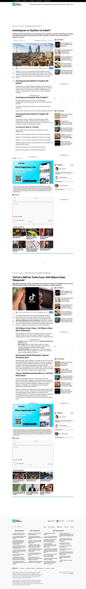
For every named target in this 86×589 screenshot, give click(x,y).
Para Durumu (15, 26)
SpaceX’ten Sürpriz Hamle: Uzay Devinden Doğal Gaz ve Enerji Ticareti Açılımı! (35, 550)
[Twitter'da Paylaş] (13, 73)
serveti (52, 568)
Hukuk (21, 273)
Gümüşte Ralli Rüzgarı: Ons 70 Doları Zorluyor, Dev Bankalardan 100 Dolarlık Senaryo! (19, 547)
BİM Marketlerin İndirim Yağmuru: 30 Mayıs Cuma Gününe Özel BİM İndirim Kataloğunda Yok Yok (66, 535)
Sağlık (50, 4)
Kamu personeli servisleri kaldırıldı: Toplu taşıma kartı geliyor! (65, 557)
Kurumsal (66, 526)
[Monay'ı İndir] (32, 172)
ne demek (48, 568)
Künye (44, 526)
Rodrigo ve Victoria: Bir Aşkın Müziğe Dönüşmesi (63, 173)
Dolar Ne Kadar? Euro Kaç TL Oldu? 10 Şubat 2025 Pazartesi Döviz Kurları (65, 539)
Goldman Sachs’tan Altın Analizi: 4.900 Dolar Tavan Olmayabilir (35, 562)
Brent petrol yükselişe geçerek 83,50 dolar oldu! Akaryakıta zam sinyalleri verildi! (66, 553)
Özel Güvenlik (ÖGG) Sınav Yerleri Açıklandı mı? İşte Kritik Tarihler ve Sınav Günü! (50, 562)
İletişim (72, 526)
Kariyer (58, 4)
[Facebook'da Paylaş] (13, 69)
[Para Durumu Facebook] (12, 526)
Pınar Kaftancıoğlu (63, 185)
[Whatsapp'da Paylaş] (13, 81)
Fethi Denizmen (62, 168)
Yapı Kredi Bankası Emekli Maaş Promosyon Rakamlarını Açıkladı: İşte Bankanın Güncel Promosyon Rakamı (51, 550)
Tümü (71, 165)
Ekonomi (38, 4)
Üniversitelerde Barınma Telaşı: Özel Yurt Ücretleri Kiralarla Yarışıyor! (19, 537)
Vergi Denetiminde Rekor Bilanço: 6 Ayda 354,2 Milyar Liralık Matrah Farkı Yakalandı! (18, 558)
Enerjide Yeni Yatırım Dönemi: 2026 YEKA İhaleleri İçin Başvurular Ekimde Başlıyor (50, 540)
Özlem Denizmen (63, 177)
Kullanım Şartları (51, 526)
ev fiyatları (23, 71)
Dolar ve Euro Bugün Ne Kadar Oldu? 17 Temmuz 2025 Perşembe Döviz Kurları (50, 555)
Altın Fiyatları (33, 4)
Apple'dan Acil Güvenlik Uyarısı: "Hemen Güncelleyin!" (51, 559)
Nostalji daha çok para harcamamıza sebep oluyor (64, 543)
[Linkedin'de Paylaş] (13, 77)
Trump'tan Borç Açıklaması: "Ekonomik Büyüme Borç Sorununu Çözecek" (19, 562)
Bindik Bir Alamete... (59, 189)
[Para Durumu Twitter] (15, 526)
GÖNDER (50, 221)
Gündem (68, 4)
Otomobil (46, 4)
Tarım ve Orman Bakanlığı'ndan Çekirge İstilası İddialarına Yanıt (50, 537)
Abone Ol (51, 68)
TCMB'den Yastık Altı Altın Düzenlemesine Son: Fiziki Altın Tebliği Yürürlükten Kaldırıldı (34, 546)
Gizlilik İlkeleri (59, 526)
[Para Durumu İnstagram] (17, 526)
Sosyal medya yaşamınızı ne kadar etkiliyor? (65, 549)
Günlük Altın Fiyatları (30, 568)
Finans (42, 4)
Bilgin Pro (72, 573)
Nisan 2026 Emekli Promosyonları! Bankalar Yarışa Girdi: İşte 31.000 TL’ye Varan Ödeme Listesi (50, 545)
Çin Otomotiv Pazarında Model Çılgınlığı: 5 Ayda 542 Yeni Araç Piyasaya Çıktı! (19, 551)
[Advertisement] (6, 27)
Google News (35, 68)
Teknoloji (54, 4)
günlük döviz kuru (40, 568)
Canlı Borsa (62, 4)
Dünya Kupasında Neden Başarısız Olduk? (18, 555)
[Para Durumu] (17, 4)
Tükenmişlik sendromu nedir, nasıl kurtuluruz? (65, 546)
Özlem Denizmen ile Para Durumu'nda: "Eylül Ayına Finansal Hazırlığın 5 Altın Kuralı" (35, 558)
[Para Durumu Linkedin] (20, 526)
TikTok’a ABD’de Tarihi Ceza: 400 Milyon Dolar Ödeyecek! (18, 534)
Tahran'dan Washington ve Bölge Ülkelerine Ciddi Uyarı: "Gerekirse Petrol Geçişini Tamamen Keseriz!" (18, 542)
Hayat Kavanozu (58, 181)
